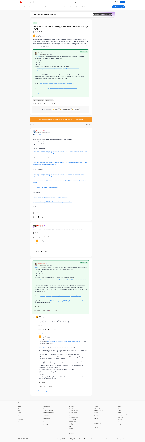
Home (20, 6)
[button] (118, 6)
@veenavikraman (43, 347)
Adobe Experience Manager (37, 6)
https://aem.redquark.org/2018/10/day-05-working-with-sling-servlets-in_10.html (52, 202)
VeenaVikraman (41, 52)
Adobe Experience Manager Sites (50, 6)
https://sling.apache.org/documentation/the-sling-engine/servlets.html (50, 197)
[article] (60, 174)
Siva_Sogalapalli (40, 130)
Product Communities (27, 6)
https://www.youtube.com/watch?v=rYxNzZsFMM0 (45, 187)
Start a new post (71, 119)
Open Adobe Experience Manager (103, 14)
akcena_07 (38, 35)
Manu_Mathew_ (40, 225)
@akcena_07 (37, 56)
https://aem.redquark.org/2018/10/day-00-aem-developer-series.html (62, 88)
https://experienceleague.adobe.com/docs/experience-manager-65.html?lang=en (56, 83)
